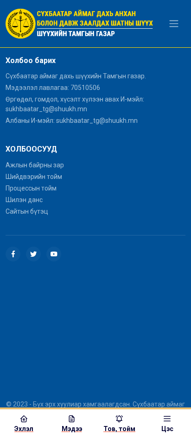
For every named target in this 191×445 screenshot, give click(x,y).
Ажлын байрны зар (35, 165)
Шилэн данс (24, 199)
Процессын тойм (31, 188)
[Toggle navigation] (173, 23)
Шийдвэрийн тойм (34, 176)
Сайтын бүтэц (27, 211)
